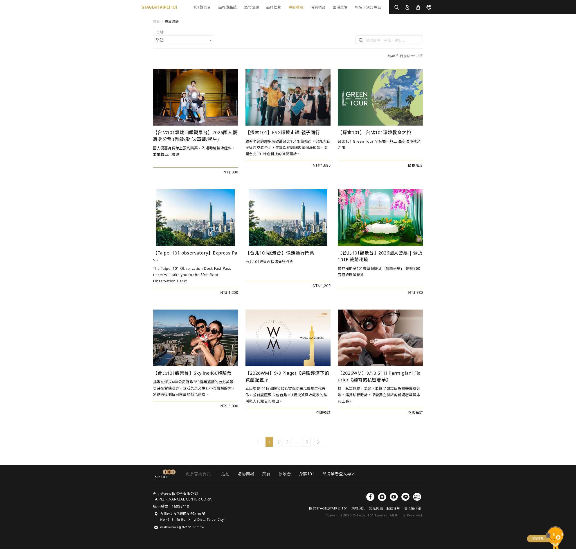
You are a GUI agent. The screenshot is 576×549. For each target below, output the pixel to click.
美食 (266, 473)
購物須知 (358, 508)
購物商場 (246, 473)
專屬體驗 (172, 22)
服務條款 (393, 508)
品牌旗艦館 (227, 7)
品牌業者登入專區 (339, 473)
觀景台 (285, 473)
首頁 (156, 22)
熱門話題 (251, 7)
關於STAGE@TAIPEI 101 (328, 508)
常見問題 (376, 508)
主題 (159, 32)
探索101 (306, 473)
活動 (225, 473)
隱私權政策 (412, 508)
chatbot (545, 537)
